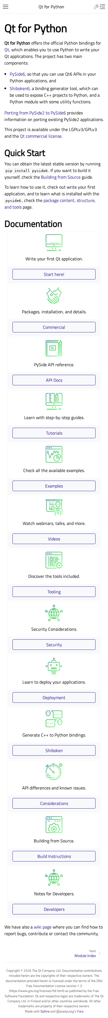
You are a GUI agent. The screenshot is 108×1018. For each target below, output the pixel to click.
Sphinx (45, 1011)
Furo (80, 1011)
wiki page (43, 927)
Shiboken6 (20, 88)
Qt (6, 49)
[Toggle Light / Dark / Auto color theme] (96, 7)
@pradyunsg (65, 1011)
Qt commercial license (40, 136)
